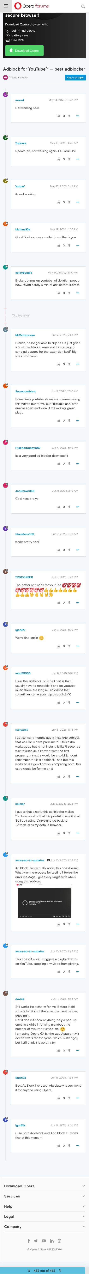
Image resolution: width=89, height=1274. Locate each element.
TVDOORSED (24, 577)
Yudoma (20, 143)
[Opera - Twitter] (36, 1240)
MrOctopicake (25, 335)
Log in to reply (75, 77)
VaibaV (20, 186)
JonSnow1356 (25, 491)
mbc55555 (23, 673)
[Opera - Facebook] (29, 1240)
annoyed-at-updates (29, 860)
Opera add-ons (18, 77)
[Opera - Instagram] (59, 1240)
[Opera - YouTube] (44, 1240)
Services (12, 1196)
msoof (19, 100)
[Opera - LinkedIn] (52, 1240)
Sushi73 (20, 1077)
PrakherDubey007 (28, 447)
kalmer (20, 803)
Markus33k (22, 229)
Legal (9, 1216)
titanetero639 (24, 534)
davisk (19, 999)
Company (13, 1226)
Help (8, 1206)
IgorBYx (20, 630)
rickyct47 (21, 729)
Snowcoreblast (25, 391)
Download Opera (27, 50)
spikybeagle (23, 272)
